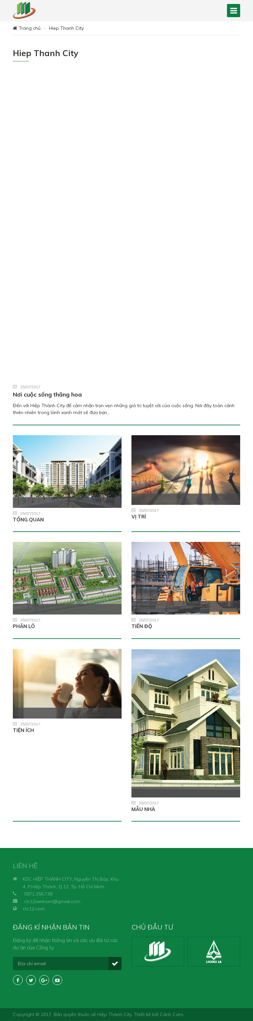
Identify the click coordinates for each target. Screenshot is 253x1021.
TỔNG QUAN (28, 519)
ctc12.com (34, 909)
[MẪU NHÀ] (185, 723)
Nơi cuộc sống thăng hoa (47, 394)
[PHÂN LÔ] (67, 578)
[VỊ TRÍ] (185, 470)
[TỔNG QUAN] (67, 471)
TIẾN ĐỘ (141, 626)
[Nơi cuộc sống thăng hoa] (126, 226)
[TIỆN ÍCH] (67, 684)
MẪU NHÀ (143, 809)
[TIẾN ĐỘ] (185, 578)
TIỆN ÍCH (23, 730)
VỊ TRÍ (138, 516)
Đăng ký (115, 963)
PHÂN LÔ (24, 626)
